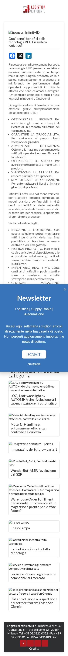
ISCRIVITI (34, 354)
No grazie (34, 363)
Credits (34, 648)
